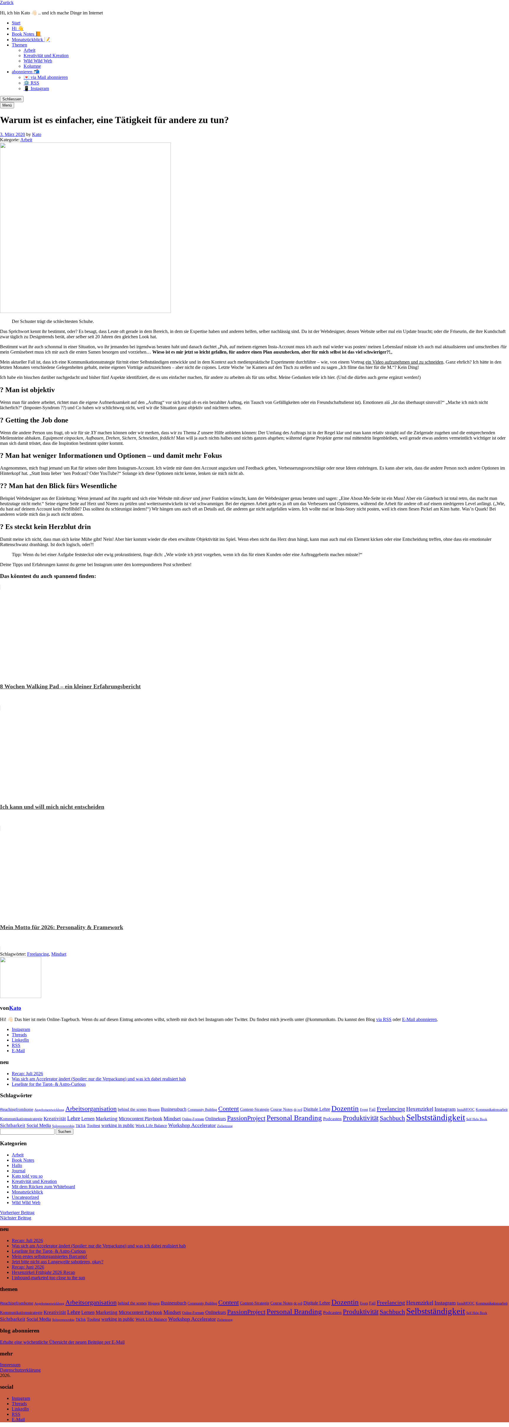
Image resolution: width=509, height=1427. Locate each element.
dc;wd (298, 1110)
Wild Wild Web (38, 60)
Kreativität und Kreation (46, 55)
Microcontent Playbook (140, 1118)
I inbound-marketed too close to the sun (48, 1277)
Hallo (17, 1165)
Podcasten (332, 1118)
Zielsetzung (225, 1126)
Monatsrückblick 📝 (31, 39)
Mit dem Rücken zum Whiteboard (43, 1186)
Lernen (88, 1118)
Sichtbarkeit (12, 1125)
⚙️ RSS (31, 82)
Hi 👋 (18, 28)
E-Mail (18, 1050)
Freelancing (38, 954)
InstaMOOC (466, 1110)
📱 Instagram (36, 88)
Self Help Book (476, 1119)
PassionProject (246, 1118)
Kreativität (55, 1118)
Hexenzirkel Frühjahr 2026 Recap (43, 1272)
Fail (372, 1109)
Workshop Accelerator (192, 1125)
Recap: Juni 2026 (28, 1266)
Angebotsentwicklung (49, 1109)
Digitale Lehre (316, 1109)
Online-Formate (193, 1119)
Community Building (202, 1110)
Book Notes (23, 1160)
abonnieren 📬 (25, 71)
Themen (19, 44)
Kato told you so (27, 1176)
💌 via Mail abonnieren (46, 77)
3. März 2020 (12, 134)
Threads (19, 1034)
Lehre (73, 1118)
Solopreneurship (63, 1126)
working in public (117, 1125)
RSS (16, 1045)
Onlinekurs (215, 1118)
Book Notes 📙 (26, 34)
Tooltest (93, 1125)
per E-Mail (115, 1342)
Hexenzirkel (419, 1109)
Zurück (7, 2)
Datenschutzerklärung (20, 1370)
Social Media (39, 1125)
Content (228, 1108)
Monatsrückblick (27, 1191)
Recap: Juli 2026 (27, 1073)
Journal (18, 1170)
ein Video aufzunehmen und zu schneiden (404, 361)
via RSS (383, 1019)
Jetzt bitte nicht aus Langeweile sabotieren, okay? (57, 1261)
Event (364, 1110)
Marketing (107, 1118)
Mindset (58, 954)
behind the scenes (132, 1109)
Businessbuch (173, 1109)
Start (16, 22)
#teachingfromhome (16, 1109)
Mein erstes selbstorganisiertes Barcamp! (49, 1256)
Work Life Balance (151, 1125)
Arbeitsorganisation (91, 1108)
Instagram (21, 1029)
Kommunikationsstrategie (21, 1119)
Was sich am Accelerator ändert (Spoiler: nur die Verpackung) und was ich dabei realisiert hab (99, 1078)
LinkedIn (20, 1040)
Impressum (10, 1364)
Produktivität (361, 1118)
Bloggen (154, 1110)
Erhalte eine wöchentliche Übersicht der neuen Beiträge (51, 1342)
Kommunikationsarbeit (492, 1110)
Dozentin (345, 1108)
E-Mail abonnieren (419, 1019)
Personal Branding (294, 1118)
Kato (36, 134)
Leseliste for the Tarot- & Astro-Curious (49, 1084)
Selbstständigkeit (435, 1117)
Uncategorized (25, 1197)
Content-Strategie (254, 1109)
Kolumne (32, 66)
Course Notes (281, 1109)
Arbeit (29, 50)
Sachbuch (392, 1118)
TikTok (81, 1126)
